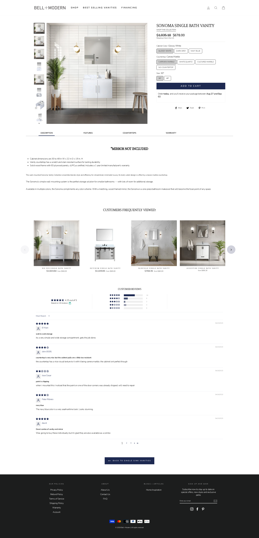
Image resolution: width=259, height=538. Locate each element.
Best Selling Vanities (100, 7)
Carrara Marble (166, 62)
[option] (97, 73)
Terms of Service (56, 498)
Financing (129, 7)
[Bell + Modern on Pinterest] (203, 509)
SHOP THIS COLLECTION (166, 30)
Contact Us (105, 494)
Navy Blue (195, 51)
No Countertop (166, 67)
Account (56, 512)
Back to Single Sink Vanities (131, 461)
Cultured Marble (205, 62)
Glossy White (165, 51)
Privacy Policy (56, 489)
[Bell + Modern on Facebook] (197, 509)
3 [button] (130, 443)
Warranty (171, 133)
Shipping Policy (57, 503)
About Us (105, 489)
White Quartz (185, 62)
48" (167, 78)
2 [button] (126, 443)
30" (160, 78)
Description (47, 133)
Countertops (129, 133)
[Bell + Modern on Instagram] (191, 509)
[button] (115, 295)
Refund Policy (56, 494)
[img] (42, 323)
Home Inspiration (154, 489)
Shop (75, 7)
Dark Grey (181, 51)
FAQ (105, 498)
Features (88, 133)
